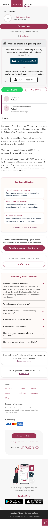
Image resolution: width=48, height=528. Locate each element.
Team (23, 389)
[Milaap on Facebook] (23, 448)
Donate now (24, 26)
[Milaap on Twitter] (26, 448)
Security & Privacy (16, 513)
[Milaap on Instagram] (33, 448)
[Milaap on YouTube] (37, 448)
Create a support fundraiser (24, 247)
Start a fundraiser (24, 436)
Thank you (22, 393)
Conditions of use (31, 513)
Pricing (13, 442)
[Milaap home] (24, 6)
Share (14, 89)
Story (5, 118)
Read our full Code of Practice (24, 227)
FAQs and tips (32, 442)
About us (8, 389)
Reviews (21, 442)
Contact (8, 393)
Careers (33, 389)
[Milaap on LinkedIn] (30, 448)
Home (6, 4)
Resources (34, 393)
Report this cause (24, 361)
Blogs (7, 398)
